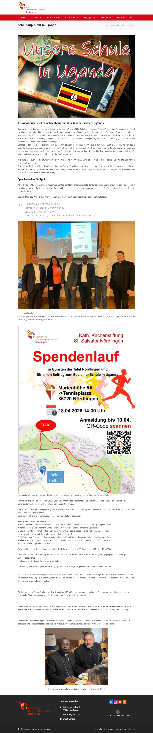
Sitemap (131, 729)
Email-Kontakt (69, 719)
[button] (131, 18)
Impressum (108, 729)
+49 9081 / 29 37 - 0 (71, 714)
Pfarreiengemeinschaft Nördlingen (33, 729)
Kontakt (98, 729)
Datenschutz (121, 729)
